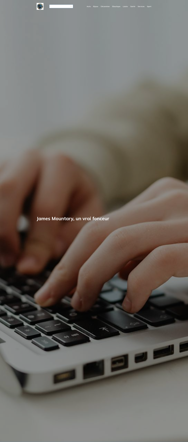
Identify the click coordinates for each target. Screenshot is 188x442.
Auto (89, 6)
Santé (132, 6)
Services (141, 6)
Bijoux (95, 6)
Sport (149, 6)
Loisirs (125, 6)
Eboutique (116, 6)
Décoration (105, 6)
